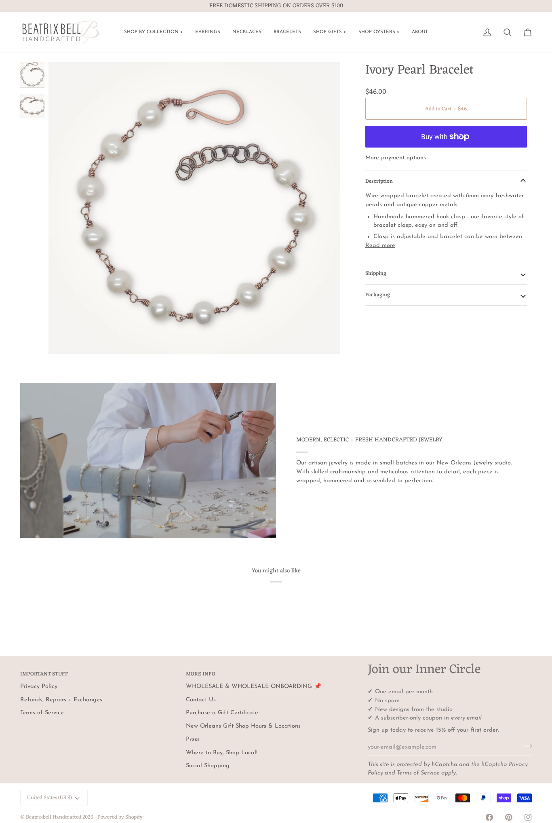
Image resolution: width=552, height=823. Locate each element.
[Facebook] (489, 817)
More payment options (395, 158)
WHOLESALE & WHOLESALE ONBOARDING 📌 (253, 687)
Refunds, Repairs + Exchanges (61, 700)
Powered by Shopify (120, 817)
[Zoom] (194, 208)
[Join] (525, 746)
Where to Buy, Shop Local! (221, 753)
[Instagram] (528, 817)
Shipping (375, 273)
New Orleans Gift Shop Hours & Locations (243, 726)
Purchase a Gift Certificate (222, 713)
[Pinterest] (508, 817)
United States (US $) (49, 797)
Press (193, 739)
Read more (380, 246)
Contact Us (201, 700)
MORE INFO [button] (200, 674)
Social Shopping (208, 766)
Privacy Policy (38, 687)
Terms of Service (418, 773)
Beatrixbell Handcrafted (53, 817)
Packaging (377, 295)
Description (379, 181)
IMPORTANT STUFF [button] (44, 674)
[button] (153, 32)
